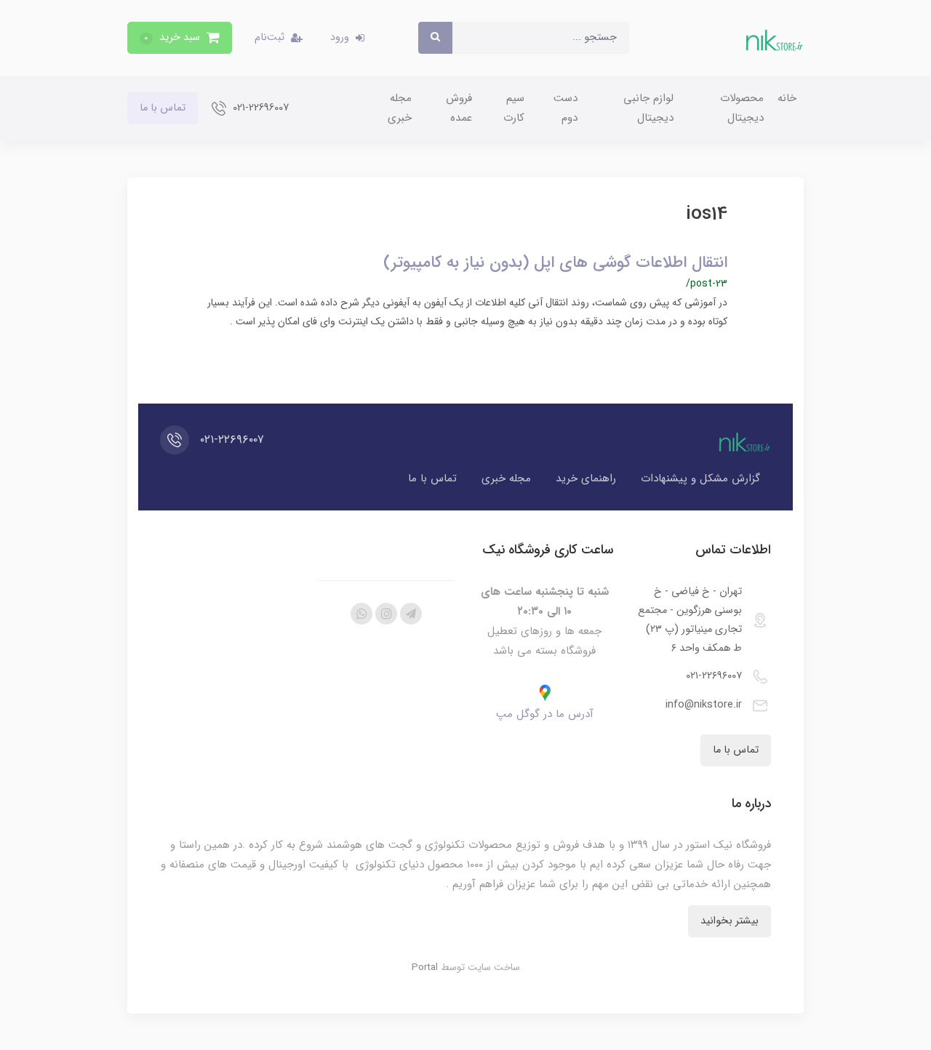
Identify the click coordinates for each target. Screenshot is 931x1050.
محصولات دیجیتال (742, 108)
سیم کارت (513, 108)
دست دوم (566, 108)
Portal (425, 967)
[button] (179, 38)
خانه (787, 98)
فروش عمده (459, 108)
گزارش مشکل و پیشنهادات (700, 478)
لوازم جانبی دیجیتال (648, 108)
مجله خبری (400, 108)
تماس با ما (162, 108)
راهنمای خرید (586, 478)
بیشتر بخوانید (729, 921)
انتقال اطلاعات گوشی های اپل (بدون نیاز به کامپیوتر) (555, 262)
